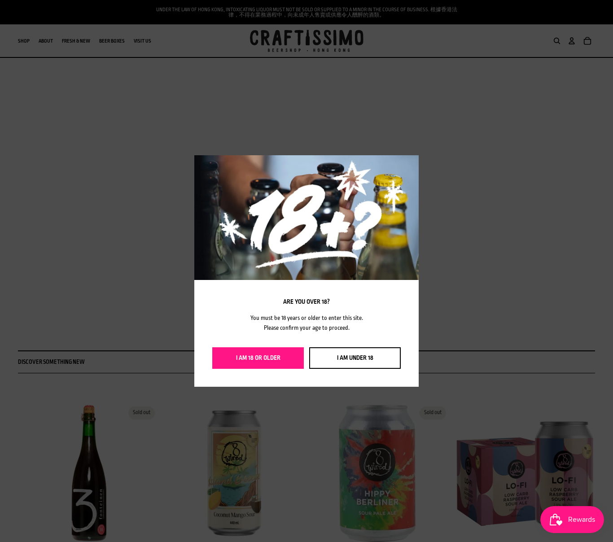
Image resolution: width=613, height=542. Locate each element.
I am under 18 (355, 357)
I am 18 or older (258, 357)
